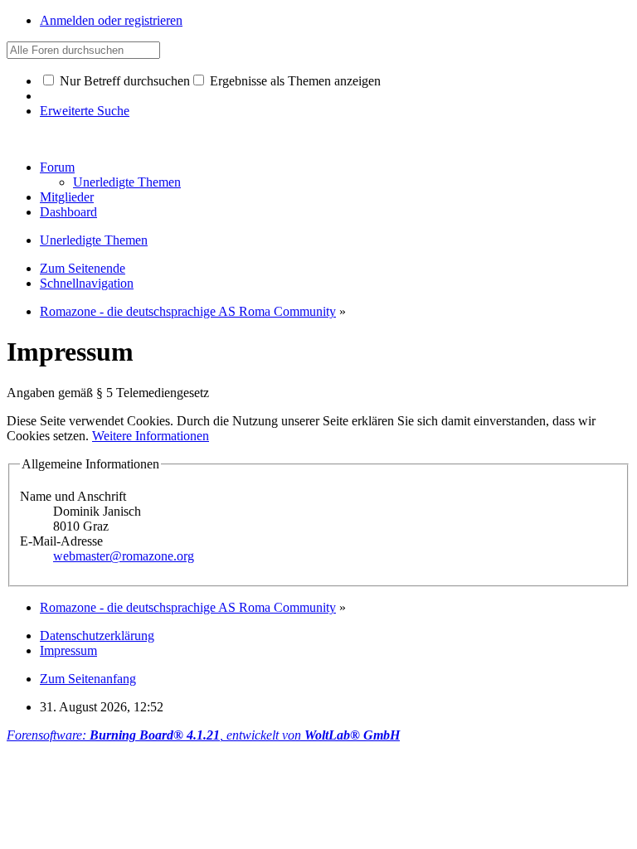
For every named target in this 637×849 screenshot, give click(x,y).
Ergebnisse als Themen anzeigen (294, 81)
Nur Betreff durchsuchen (123, 81)
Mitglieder (67, 197)
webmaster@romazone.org (123, 556)
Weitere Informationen (150, 436)
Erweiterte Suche (84, 111)
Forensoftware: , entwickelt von (203, 735)
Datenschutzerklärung (97, 635)
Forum (57, 167)
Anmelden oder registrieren (111, 20)
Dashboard (68, 212)
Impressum (68, 650)
